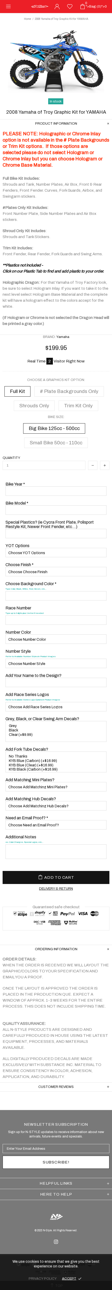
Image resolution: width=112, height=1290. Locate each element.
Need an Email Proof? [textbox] (26, 818)
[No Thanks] (56, 756)
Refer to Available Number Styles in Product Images (30, 656)
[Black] (56, 730)
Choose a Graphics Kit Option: (56, 380)
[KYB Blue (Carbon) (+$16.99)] (56, 761)
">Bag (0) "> (96, 5)
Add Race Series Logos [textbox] (32, 696)
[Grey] (56, 726)
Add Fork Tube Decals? (26, 749)
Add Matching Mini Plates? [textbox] (29, 780)
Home (27, 18)
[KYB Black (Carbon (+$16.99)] (56, 769)
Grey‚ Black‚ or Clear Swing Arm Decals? (42, 719)
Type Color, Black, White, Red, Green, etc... (25, 589)
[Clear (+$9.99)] (56, 735)
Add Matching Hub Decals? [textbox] (30, 799)
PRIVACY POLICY (43, 1278)
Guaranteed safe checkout (56, 907)
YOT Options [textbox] (17, 545)
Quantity (11, 458)
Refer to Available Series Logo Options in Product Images (32, 700)
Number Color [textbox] (18, 632)
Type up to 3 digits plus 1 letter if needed (24, 613)
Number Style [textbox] (30, 653)
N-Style (39, 6)
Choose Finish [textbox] (19, 564)
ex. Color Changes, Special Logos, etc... (24, 842)
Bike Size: (56, 417)
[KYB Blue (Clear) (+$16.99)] (56, 765)
